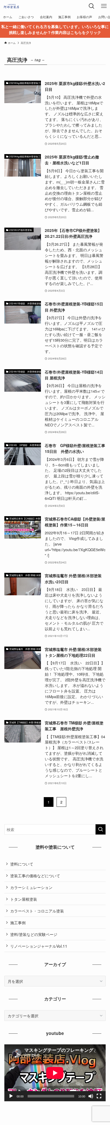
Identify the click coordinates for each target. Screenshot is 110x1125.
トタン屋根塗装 (23, 899)
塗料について (21, 864)
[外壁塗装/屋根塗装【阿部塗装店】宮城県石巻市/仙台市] (11, 6)
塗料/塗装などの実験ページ (33, 934)
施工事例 (18, 922)
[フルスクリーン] (99, 1096)
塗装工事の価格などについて (35, 875)
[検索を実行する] (100, 829)
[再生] (11, 1096)
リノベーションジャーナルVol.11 (38, 946)
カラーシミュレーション (31, 887)
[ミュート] (90, 1096)
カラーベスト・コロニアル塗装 (37, 910)
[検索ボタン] (91, 6)
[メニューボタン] (104, 6)
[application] (55, 1072)
